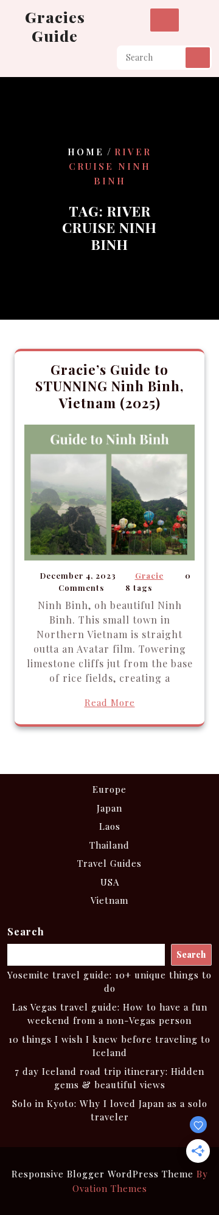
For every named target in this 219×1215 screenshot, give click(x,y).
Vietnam (109, 900)
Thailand (109, 845)
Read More (110, 702)
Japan (109, 808)
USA (109, 882)
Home (86, 151)
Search (198, 57)
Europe (109, 789)
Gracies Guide (55, 26)
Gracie (149, 575)
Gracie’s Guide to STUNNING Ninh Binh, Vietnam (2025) (109, 386)
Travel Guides (109, 863)
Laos (109, 826)
